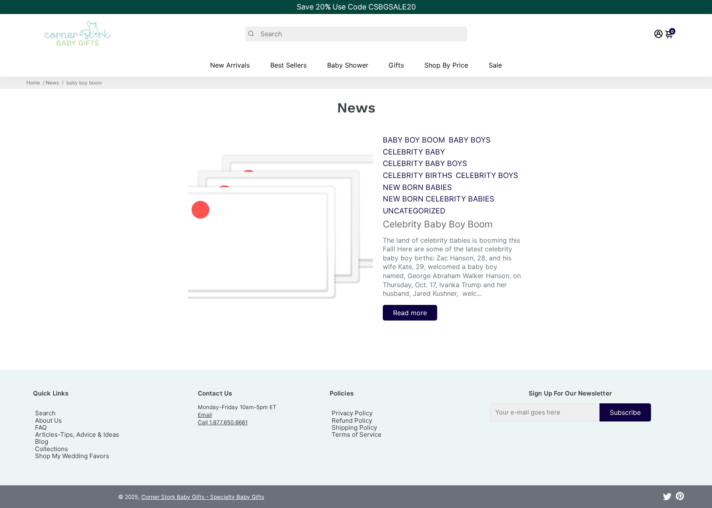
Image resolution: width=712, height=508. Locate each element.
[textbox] (545, 412)
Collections (51, 449)
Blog (41, 441)
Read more (410, 313)
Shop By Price (446, 65)
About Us (48, 420)
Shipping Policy (354, 427)
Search (45, 413)
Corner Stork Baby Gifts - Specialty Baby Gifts (202, 497)
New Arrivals (230, 65)
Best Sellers (288, 65)
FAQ (41, 427)
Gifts (396, 65)
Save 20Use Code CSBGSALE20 (356, 6)
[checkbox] (570, 412)
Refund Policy (352, 420)
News (52, 83)
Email (205, 415)
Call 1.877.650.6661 (223, 422)
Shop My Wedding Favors (72, 456)
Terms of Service (357, 434)
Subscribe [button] (625, 412)
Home (33, 83)
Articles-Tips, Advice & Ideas (77, 434)
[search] (356, 34)
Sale (495, 65)
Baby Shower (347, 65)
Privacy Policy (352, 413)
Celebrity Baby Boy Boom (437, 223)
